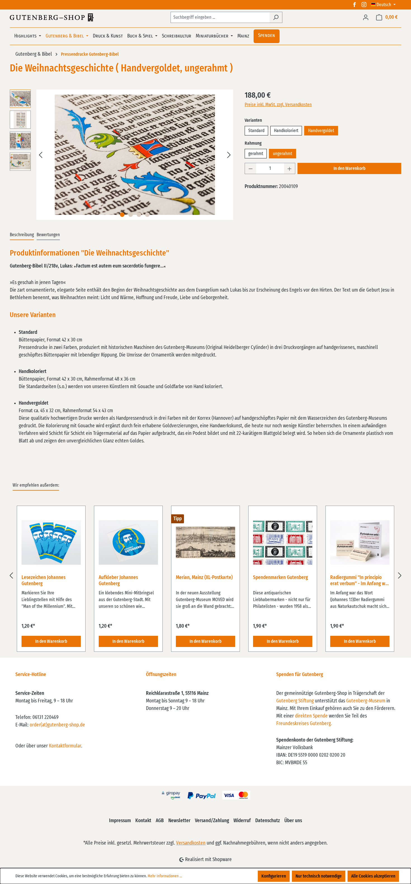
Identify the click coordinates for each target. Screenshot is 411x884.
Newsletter (179, 820)
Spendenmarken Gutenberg (280, 577)
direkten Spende (311, 716)
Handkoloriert (286, 130)
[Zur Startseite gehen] (52, 17)
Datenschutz (267, 820)
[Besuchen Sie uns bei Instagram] (364, 4)
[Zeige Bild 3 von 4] (139, 214)
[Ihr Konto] (365, 17)
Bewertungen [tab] (48, 235)
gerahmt (255, 153)
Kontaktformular (65, 746)
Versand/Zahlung (212, 820)
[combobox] (220, 17)
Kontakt (143, 820)
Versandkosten (191, 843)
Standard (256, 130)
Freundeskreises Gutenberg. (304, 723)
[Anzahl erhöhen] (290, 168)
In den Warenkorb (349, 168)
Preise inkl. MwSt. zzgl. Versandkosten (278, 104)
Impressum (120, 820)
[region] (121, 155)
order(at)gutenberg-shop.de (57, 725)
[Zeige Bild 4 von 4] (147, 214)
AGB (160, 820)
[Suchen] (275, 17)
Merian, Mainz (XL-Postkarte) (204, 577)
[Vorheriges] (40, 155)
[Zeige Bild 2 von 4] (130, 214)
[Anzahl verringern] (250, 168)
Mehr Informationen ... (165, 876)
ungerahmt (282, 153)
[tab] (22, 235)
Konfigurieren (273, 876)
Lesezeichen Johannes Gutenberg (43, 580)
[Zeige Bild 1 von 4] (122, 214)
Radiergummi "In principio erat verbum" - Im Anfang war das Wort (359, 581)
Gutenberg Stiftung (295, 701)
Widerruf (242, 820)
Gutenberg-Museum (365, 701)
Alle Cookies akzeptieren (373, 876)
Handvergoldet (321, 130)
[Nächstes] (229, 155)
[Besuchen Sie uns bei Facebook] (354, 4)
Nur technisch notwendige (319, 876)
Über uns (293, 820)
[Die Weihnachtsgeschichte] (135, 155)
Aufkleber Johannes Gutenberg (118, 580)
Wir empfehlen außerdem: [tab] (36, 485)
